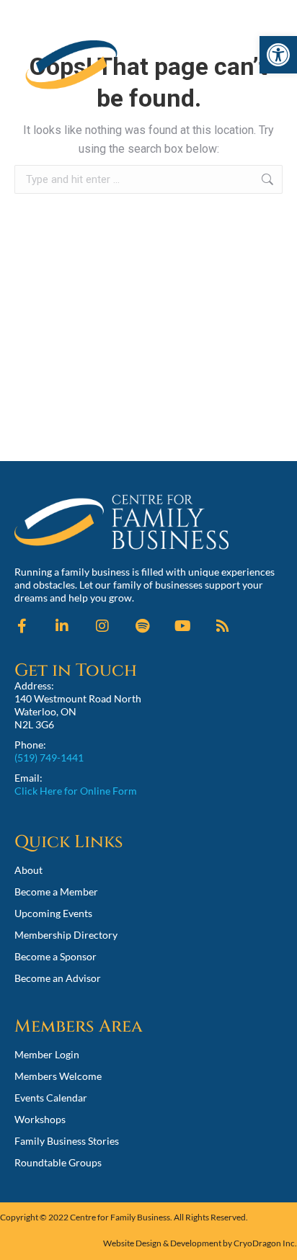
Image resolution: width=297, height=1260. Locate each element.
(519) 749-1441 (49, 757)
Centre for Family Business (120, 1217)
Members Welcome (58, 1076)
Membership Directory (66, 935)
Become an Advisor (57, 978)
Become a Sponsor (55, 956)
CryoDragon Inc (264, 1243)
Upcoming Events (53, 913)
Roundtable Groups (58, 1162)
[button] (278, 54)
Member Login (46, 1054)
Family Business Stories (66, 1141)
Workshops (40, 1119)
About (28, 870)
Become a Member (56, 891)
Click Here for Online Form (75, 791)
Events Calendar (50, 1097)
